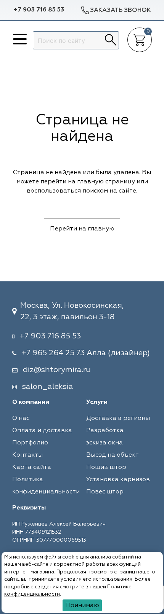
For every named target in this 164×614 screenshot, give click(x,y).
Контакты (27, 455)
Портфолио (30, 443)
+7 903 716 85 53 (39, 10)
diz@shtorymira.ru (57, 370)
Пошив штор (106, 467)
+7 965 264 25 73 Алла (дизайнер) (86, 353)
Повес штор (105, 492)
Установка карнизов (118, 480)
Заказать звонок (120, 10)
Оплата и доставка (42, 431)
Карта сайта (31, 467)
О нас (20, 418)
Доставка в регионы (118, 418)
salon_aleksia (47, 386)
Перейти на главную (82, 229)
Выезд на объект (112, 455)
